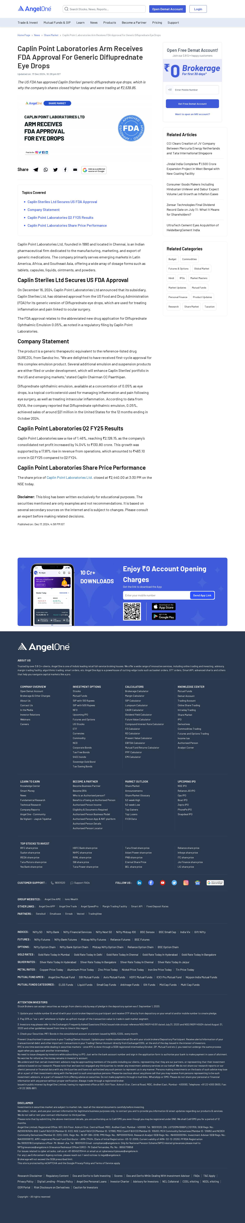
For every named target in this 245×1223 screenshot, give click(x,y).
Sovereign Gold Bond (84, 761)
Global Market (201, 268)
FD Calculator (132, 728)
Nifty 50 (37, 932)
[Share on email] (75, 169)
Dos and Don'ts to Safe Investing (91, 1175)
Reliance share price (188, 847)
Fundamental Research (32, 800)
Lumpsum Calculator (136, 705)
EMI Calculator (133, 756)
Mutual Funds (199, 287)
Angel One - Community (32, 814)
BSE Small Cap (167, 932)
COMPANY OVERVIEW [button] (33, 686)
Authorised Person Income (87, 804)
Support (173, 22)
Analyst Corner (186, 747)
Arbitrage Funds (129, 984)
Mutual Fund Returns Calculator (142, 747)
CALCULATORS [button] (134, 686)
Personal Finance (178, 297)
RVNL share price (82, 857)
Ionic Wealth (71, 899)
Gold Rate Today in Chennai (122, 954)
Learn (80, 22)
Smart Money (27, 790)
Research (174, 306)
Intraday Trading (187, 709)
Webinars (25, 719)
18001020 (60, 882)
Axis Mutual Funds (114, 977)
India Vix (185, 932)
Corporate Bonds (82, 747)
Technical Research (30, 804)
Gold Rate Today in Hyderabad (160, 954)
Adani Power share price (138, 852)
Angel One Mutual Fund (61, 977)
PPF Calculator (133, 752)
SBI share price (81, 862)
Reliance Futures (120, 939)
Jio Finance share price (190, 862)
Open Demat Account (167, 9)
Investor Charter (119, 1181)
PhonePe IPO (185, 809)
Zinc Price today (108, 969)
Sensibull (41, 913)
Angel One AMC (53, 899)
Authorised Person (188, 742)
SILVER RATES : (27, 962)
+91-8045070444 (76, 1151)
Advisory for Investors (146, 1181)
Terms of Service (104, 1163)
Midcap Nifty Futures (93, 939)
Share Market (191, 306)
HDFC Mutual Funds (140, 977)
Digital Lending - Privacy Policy (55, 1181)
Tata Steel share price (137, 847)
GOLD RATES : (26, 954)
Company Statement (44, 209)
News (94, 22)
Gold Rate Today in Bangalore (199, 954)
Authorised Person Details (87, 823)
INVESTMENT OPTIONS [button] (87, 686)
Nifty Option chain (45, 947)
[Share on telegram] (35, 169)
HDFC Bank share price (85, 847)
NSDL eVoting (210, 1181)
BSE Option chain (168, 947)
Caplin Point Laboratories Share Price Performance (68, 225)
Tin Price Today (185, 969)
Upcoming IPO (80, 714)
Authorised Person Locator (88, 828)
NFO (75, 709)
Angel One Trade (68, 906)
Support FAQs (82, 882)
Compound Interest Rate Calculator (144, 724)
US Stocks (78, 724)
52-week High (132, 800)
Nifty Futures (42, 939)
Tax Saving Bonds (82, 766)
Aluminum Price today (80, 969)
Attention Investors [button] (33, 1002)
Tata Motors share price (33, 862)
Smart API (136, 906)
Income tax (184, 738)
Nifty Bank (52, 932)
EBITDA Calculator (135, 742)
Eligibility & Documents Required (90, 809)
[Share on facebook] (65, 169)
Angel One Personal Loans (92, 1181)
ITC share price (186, 857)
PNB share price (133, 857)
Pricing (157, 22)
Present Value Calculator (138, 738)
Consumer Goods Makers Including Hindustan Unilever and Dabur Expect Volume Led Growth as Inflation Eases (193, 189)
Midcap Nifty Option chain (107, 947)
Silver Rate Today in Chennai (137, 962)
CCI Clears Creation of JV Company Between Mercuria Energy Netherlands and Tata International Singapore (193, 148)
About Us (25, 700)
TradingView (95, 913)
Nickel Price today (133, 969)
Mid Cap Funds (168, 984)
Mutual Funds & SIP (57, 22)
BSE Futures (142, 939)
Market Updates (177, 287)
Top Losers (131, 814)
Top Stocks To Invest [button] (35, 843)
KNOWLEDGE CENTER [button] (191, 686)
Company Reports (30, 809)
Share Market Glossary (137, 795)
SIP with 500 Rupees (84, 705)
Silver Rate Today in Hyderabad (58, 962)
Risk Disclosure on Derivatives (52, 1187)
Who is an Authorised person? (89, 795)
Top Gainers (131, 809)
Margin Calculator (134, 695)
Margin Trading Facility (115, 906)
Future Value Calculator (138, 719)
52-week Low (132, 804)
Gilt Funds (149, 984)
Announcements (134, 790)
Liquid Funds (85, 984)
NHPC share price (82, 852)
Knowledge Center (30, 785)
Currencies (78, 733)
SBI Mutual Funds (89, 977)
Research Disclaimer (30, 1175)
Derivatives (184, 724)
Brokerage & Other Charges (35, 695)
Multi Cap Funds (190, 984)
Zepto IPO (183, 804)
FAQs (197, 1175)
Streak (69, 913)
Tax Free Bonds (81, 752)
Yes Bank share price (31, 866)
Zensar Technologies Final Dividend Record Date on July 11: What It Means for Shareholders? (193, 209)
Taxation (210, 306)
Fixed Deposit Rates (157, 906)
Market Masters (198, 278)
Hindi (171, 278)
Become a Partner (134, 22)
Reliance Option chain (141, 947)
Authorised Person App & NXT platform (94, 818)
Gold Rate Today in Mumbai (54, 954)
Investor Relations (30, 714)
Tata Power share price (85, 866)
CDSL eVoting (191, 1181)
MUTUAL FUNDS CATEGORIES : (36, 984)
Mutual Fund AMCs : (31, 977)
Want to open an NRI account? (192, 114)
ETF (75, 728)
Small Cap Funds (106, 984)
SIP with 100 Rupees (84, 700)
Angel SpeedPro (89, 906)
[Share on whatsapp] (45, 169)
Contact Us (26, 705)
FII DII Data (131, 818)
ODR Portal (24, 1187)
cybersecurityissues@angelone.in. (120, 1151)
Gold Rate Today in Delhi (88, 954)
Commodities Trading (189, 728)
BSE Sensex (147, 932)
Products (109, 22)
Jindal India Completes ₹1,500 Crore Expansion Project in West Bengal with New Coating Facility (193, 168)
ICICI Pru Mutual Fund (169, 977)
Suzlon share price (30, 852)
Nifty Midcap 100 (126, 932)
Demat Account (186, 695)
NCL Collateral (170, 1181)
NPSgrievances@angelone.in (33, 1147)
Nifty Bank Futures (65, 939)
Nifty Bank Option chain (74, 947)
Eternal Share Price (135, 862)
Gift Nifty (200, 932)
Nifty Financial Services (77, 932)
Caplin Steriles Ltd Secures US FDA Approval (62, 201)
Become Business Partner (86, 785)
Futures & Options (179, 268)
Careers (24, 724)
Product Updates (202, 297)
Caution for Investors (85, 1187)
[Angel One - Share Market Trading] (35, 9)
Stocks (77, 691)
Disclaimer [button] (25, 1103)
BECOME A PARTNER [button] (85, 781)
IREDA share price (29, 857)
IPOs (182, 278)
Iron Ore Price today (160, 969)
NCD (75, 742)
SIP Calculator (133, 700)
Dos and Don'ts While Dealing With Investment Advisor (158, 1175)
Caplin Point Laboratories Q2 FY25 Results (61, 217)
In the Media (26, 709)
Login (198, 9)
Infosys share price (188, 852)
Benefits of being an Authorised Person (94, 800)
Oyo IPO (182, 795)
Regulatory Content (57, 1175)
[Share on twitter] (55, 169)
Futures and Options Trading (193, 733)
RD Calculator (132, 733)
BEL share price (133, 866)
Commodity (79, 738)
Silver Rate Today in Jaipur (173, 962)
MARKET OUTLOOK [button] (136, 781)
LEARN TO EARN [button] (30, 781)
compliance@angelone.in (106, 1143)
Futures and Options (84, 719)
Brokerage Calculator (137, 691)
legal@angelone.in (111, 1155)
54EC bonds (79, 756)
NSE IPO (182, 785)
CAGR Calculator (134, 709)
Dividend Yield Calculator (138, 714)
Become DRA (80, 790)
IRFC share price (29, 847)
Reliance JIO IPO (186, 790)
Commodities (189, 259)
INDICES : (23, 931)
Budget (172, 259)
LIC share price (186, 866)
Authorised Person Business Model (91, 814)
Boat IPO (182, 800)
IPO (180, 719)
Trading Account (187, 700)
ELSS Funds (66, 984)
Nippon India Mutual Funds (201, 977)
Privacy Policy (82, 1163)
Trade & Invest (28, 22)
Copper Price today (51, 969)
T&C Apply (209, 1175)
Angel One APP (47, 906)
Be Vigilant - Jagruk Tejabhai (35, 818)
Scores (118, 1175)
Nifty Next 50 (104, 932)
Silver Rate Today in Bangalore (98, 962)
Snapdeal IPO (185, 814)
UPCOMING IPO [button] (187, 781)
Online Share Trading (189, 705)
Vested (80, 913)
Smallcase (55, 913)
